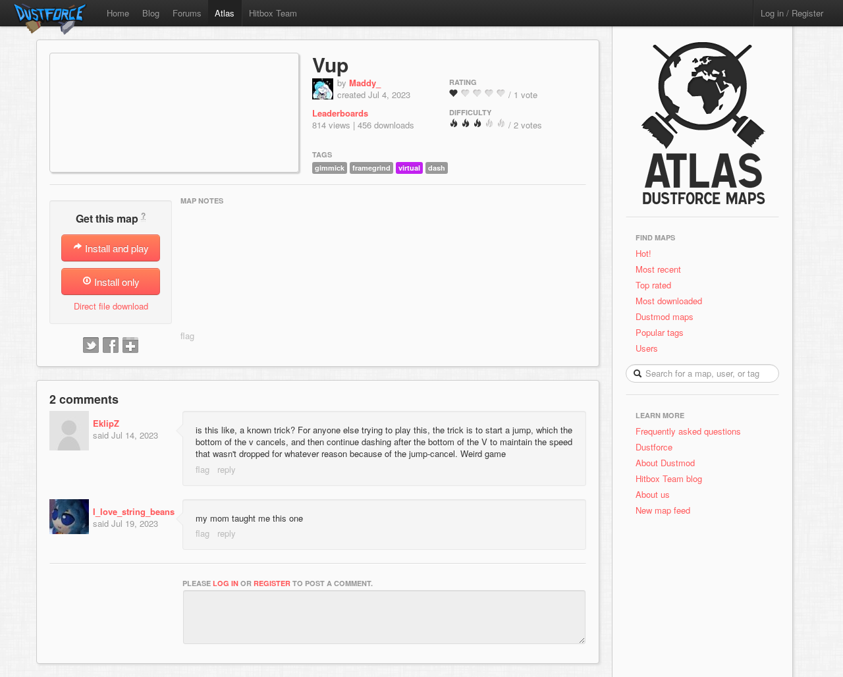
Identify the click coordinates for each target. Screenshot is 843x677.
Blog (150, 13)
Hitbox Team (273, 13)
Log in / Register (792, 13)
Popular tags (660, 332)
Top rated (653, 285)
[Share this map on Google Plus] (130, 346)
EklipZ (106, 423)
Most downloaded (669, 300)
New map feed (665, 510)
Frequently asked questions (688, 431)
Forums (187, 13)
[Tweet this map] (90, 346)
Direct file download (111, 306)
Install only (116, 281)
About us (653, 494)
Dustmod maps (664, 316)
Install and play (115, 248)
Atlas (224, 13)
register (272, 583)
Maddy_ (365, 82)
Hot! (643, 253)
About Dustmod (665, 462)
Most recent (658, 269)
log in (225, 583)
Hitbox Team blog (669, 478)
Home (118, 13)
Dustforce (654, 447)
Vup (330, 64)
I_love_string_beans (134, 511)
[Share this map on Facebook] (110, 346)
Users (647, 348)
